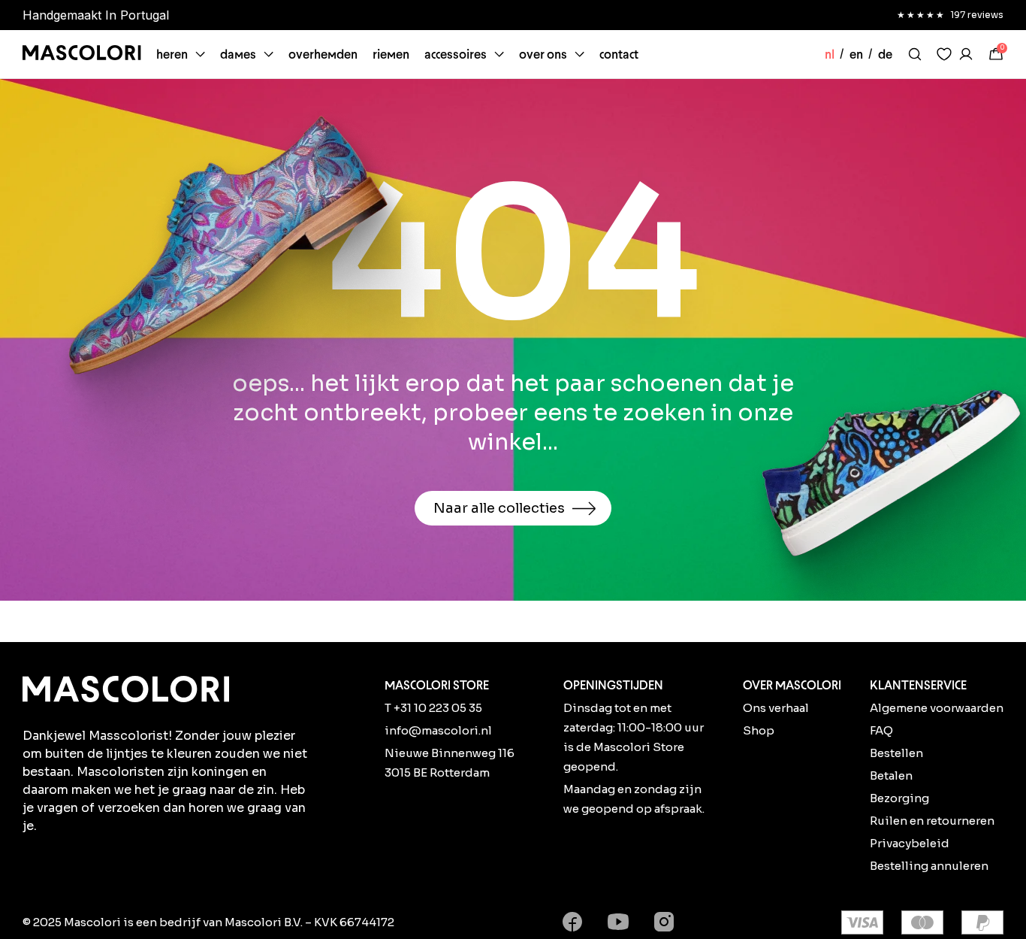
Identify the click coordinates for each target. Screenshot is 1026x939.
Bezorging (899, 798)
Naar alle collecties (499, 508)
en (856, 54)
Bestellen (896, 753)
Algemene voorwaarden (936, 708)
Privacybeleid (909, 843)
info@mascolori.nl (438, 730)
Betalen (891, 775)
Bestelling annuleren (929, 866)
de (885, 54)
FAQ (881, 730)
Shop (758, 730)
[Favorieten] (944, 54)
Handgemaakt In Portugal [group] (96, 15)
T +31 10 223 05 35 (433, 708)
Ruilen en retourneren (932, 820)
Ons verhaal (776, 708)
